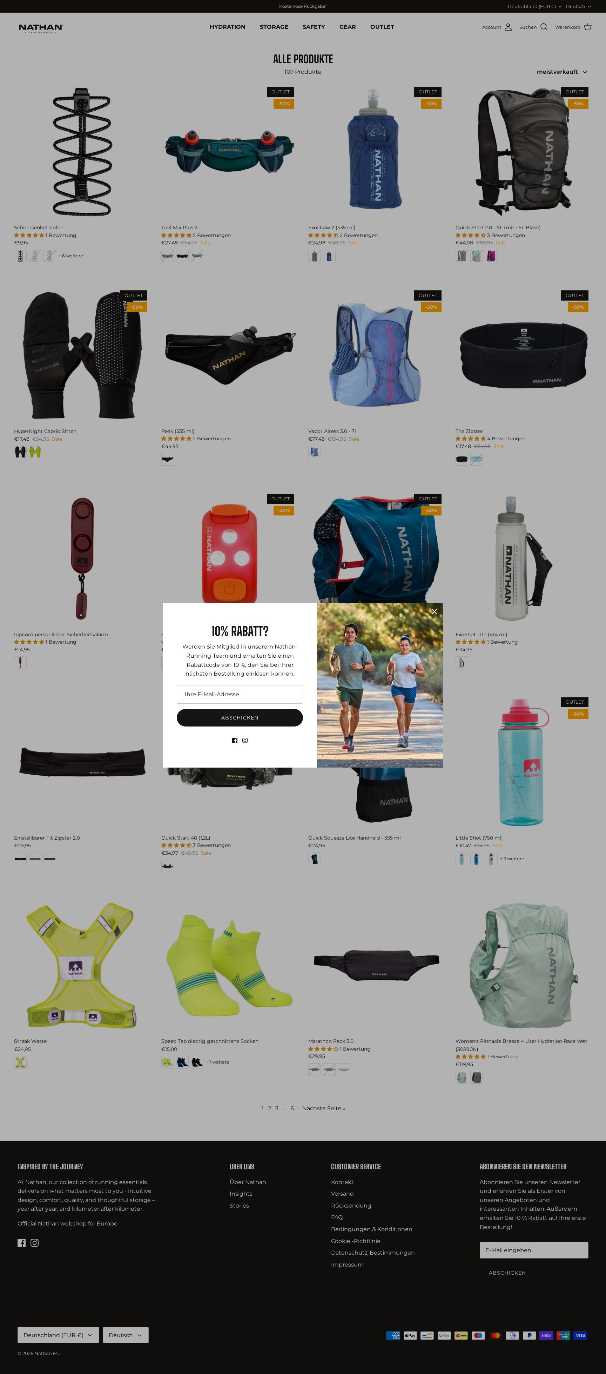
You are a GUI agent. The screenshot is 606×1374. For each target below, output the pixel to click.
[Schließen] (434, 611)
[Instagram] (245, 740)
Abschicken (239, 718)
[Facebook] (234, 740)
